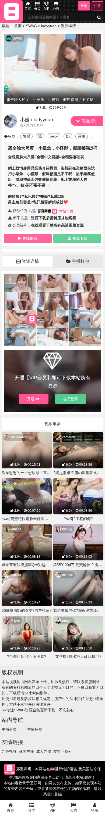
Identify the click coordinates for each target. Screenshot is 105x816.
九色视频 (9, 751)
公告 (56, 8)
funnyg (67, 529)
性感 (26, 136)
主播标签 (34, 729)
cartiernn (68, 437)
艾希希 (15, 621)
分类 (37, 8)
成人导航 (43, 751)
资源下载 (79, 238)
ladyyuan (49, 26)
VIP (46, 8)
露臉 (81, 136)
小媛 (13, 483)
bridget (67, 621)
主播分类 (9, 729)
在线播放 (29, 238)
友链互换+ (62, 751)
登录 (84, 6)
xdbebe (16, 529)
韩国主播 (26, 751)
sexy (54, 136)
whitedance (18, 437)
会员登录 (70, 399)
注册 (97, 6)
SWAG (31, 26)
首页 (27, 8)
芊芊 (65, 483)
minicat (15, 575)
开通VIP (33, 399)
